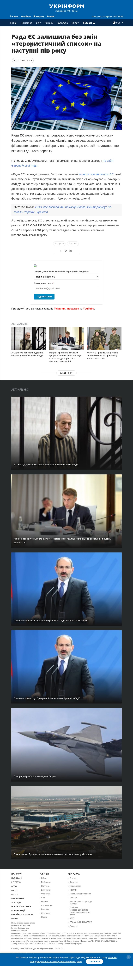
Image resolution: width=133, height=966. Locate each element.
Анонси (50, 16)
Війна (13, 22)
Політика (45, 886)
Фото (14, 886)
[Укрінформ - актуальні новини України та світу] (66, 6)
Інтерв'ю (16, 882)
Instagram (73, 308)
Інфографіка (17, 898)
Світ (38, 22)
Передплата (75, 886)
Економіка (26, 22)
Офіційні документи (22, 915)
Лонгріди (16, 902)
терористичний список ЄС (96, 174)
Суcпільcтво (46, 905)
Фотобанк (26, 16)
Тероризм (59, 243)
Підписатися (44, 296)
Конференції (18, 910)
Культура (62, 22)
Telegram (59, 308)
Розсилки (74, 926)
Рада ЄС (73, 243)
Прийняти (94, 961)
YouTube (88, 308)
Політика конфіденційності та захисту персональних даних (80, 911)
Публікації (16, 878)
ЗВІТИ (72, 918)
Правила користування (80, 894)
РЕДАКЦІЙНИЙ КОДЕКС (81, 922)
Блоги (14, 894)
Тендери (73, 898)
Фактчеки (45, 894)
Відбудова (46, 882)
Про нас (73, 878)
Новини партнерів (21, 906)
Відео (14, 890)
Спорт (75, 22)
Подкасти (16, 874)
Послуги (14, 16)
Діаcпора (45, 913)
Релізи (14, 919)
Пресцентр (38, 16)
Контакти (74, 882)
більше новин (66, 373)
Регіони (49, 22)
